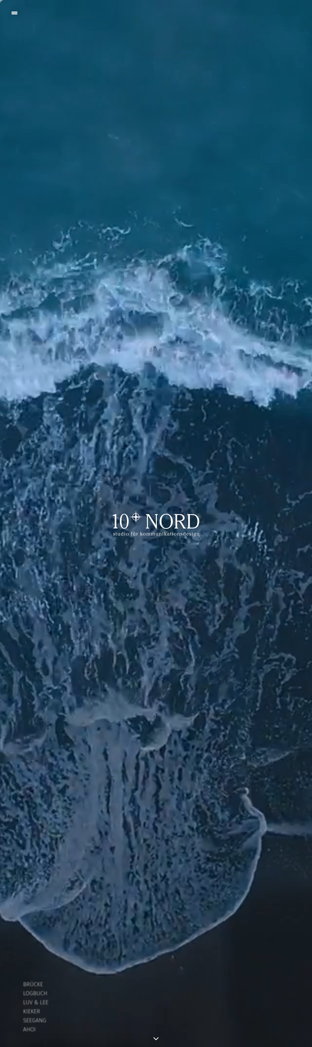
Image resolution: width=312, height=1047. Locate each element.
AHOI (29, 1029)
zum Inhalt (156, 1038)
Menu (14, 13)
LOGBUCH (35, 993)
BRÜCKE (33, 984)
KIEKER (31, 1011)
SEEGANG (34, 1020)
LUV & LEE (35, 1002)
